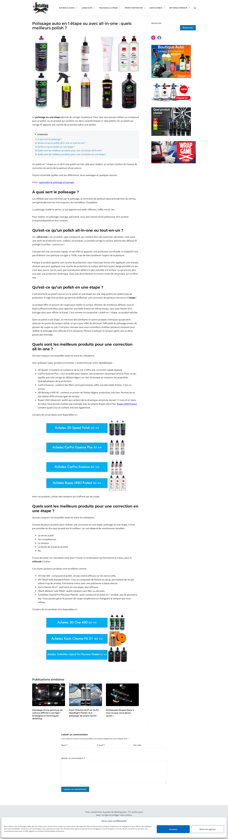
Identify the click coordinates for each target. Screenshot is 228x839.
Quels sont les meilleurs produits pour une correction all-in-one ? (69, 150)
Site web (137, 745)
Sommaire (42, 134)
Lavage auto (87, 8)
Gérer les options (208, 829)
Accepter (173, 829)
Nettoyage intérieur (178, 8)
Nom (64, 745)
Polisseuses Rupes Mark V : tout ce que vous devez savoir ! (120, 713)
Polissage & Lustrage (108, 8)
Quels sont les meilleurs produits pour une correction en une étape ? (71, 154)
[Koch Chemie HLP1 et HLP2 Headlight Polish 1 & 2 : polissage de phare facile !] (85, 694)
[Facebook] (159, 38)
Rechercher (156, 23)
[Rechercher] (195, 8)
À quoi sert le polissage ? (49, 139)
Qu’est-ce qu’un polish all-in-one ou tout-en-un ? (61, 143)
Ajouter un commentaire (73, 758)
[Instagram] (153, 38)
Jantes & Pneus (156, 8)
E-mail (100, 745)
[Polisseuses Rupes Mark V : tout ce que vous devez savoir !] (122, 694)
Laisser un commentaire (75, 789)
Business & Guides (67, 8)
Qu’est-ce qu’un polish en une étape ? (56, 146)
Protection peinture (134, 8)
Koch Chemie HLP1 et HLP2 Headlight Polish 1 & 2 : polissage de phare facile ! (84, 713)
